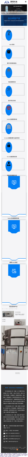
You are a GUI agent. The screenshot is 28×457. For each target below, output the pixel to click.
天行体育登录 (14, 453)
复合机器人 (4, 319)
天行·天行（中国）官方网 (9, 455)
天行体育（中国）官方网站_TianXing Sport (9, 456)
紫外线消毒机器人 (18, 312)
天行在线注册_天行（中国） (11, 2)
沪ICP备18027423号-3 (17, 449)
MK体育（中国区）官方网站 (14, 454)
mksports (20, 453)
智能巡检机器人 (17, 372)
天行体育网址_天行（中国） (21, 455)
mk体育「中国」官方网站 (5, 453)
